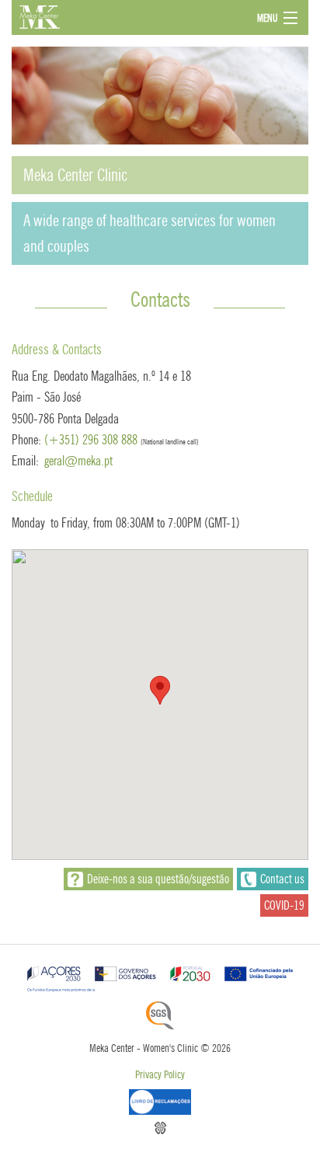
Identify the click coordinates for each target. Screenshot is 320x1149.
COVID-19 (284, 905)
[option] (160, 160)
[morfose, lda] (160, 1128)
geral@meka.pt (78, 460)
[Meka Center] (127, 17)
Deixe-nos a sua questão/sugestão (158, 879)
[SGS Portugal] (160, 1015)
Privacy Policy (160, 1074)
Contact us (282, 879)
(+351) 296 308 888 (90, 439)
